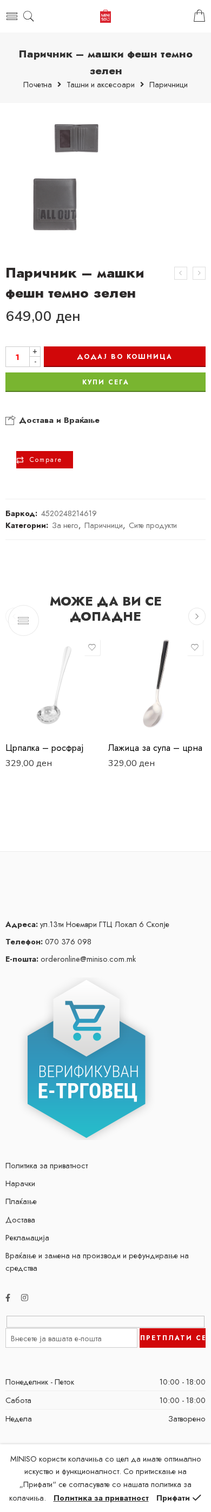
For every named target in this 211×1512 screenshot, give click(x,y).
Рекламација (27, 1237)
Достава (20, 1219)
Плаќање (21, 1201)
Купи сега (105, 382)
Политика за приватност (46, 1165)
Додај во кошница (125, 357)
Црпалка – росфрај (44, 747)
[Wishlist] (92, 647)
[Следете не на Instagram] (24, 1298)
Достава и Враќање (58, 420)
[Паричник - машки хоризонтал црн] (180, 273)
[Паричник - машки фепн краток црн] (199, 273)
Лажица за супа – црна (155, 747)
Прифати (173, 1497)
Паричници (168, 85)
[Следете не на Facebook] (7, 1298)
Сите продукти (153, 525)
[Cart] (199, 16)
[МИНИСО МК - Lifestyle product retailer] (105, 16)
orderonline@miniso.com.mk (70, 958)
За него (65, 525)
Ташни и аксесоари (101, 85)
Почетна (37, 85)
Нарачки (20, 1183)
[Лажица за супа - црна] (157, 685)
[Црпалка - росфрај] (54, 685)
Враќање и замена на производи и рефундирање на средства (97, 1261)
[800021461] (54, 178)
